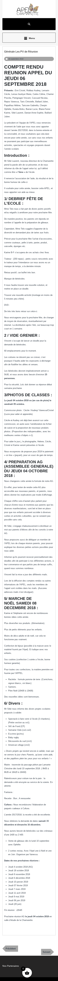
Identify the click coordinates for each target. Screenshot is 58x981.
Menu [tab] (31, 38)
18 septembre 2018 (15, 59)
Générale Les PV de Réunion (21, 51)
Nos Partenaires (10, 966)
